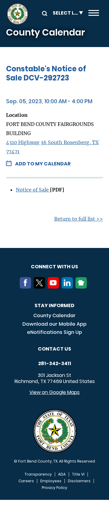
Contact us (54, 348)
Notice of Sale (33, 190)
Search (43, 12)
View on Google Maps (54, 392)
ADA (62, 474)
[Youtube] (54, 287)
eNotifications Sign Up (54, 332)
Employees (50, 481)
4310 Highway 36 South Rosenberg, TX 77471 (52, 146)
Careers (26, 481)
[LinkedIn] (68, 287)
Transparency (38, 474)
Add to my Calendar (43, 163)
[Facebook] (27, 287)
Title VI (78, 474)
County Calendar (54, 315)
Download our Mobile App (54, 323)
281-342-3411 (54, 364)
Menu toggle (93, 14)
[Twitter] (41, 287)
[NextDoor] (82, 287)
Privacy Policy (54, 488)
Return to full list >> (78, 219)
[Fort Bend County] (17, 13)
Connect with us (54, 266)
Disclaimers (79, 481)
